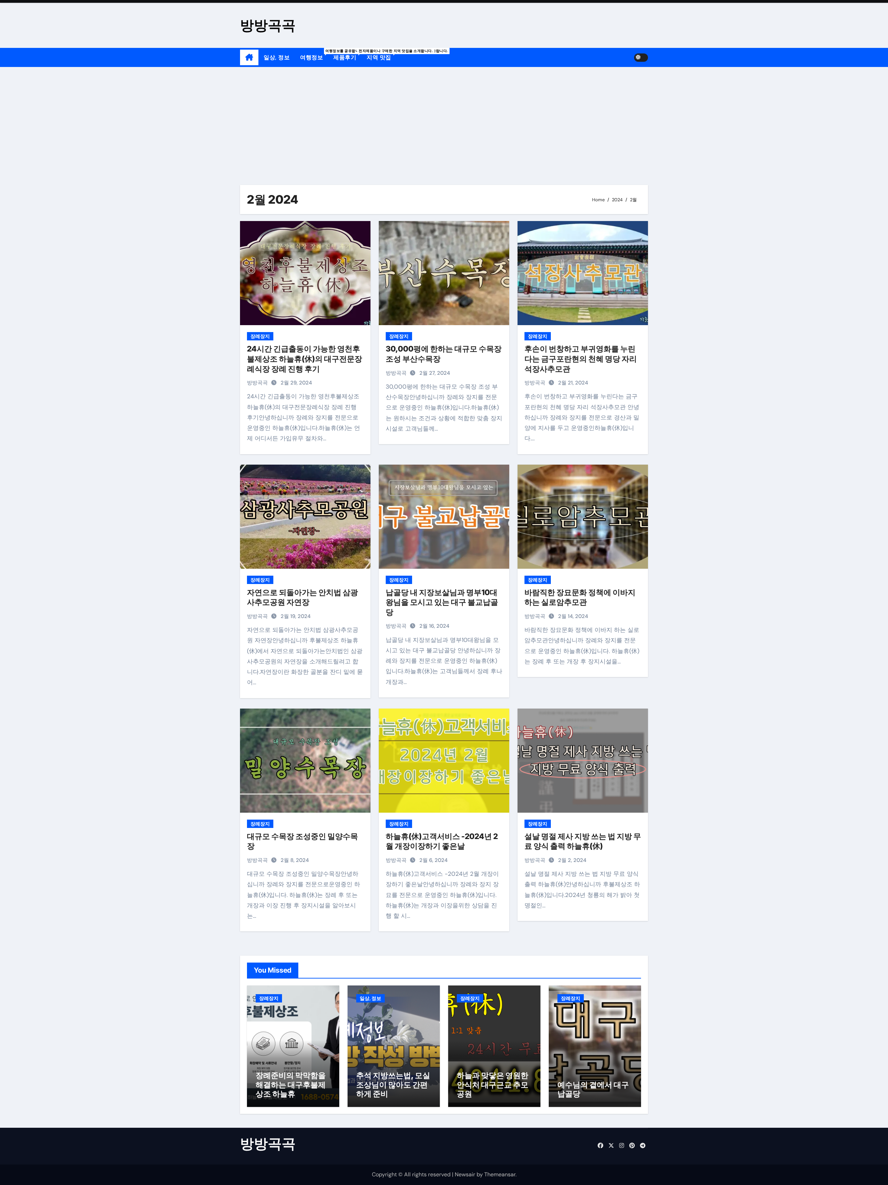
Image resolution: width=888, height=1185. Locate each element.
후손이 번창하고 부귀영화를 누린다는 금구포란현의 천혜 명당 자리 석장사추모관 (580, 358)
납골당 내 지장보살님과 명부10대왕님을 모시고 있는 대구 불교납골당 (442, 602)
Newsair (465, 1174)
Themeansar (499, 1174)
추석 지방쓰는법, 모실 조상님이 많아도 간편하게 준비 (393, 1084)
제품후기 (347, 55)
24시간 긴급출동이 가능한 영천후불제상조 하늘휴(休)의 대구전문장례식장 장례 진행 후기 (304, 358)
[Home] (249, 58)
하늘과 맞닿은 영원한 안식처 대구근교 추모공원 (492, 1084)
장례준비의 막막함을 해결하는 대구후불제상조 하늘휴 (291, 1084)
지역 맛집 (381, 55)
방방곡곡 (268, 25)
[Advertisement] (444, 119)
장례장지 (260, 336)
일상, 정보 (277, 57)
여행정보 (314, 55)
